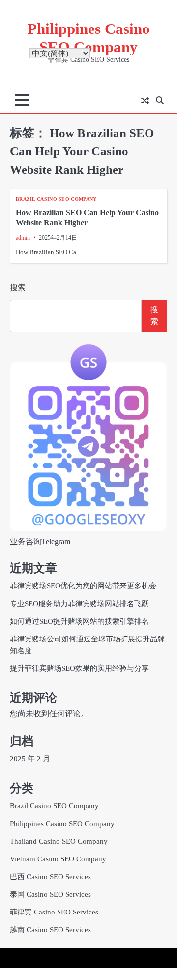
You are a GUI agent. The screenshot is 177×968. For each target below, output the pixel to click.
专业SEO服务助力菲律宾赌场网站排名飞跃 (79, 604)
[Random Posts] (145, 100)
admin (23, 237)
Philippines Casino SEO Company (62, 824)
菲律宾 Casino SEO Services (54, 912)
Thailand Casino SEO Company (59, 841)
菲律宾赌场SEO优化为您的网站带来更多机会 (83, 586)
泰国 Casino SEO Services (50, 894)
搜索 (18, 287)
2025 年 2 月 (30, 759)
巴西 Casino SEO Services (50, 877)
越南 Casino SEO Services (50, 930)
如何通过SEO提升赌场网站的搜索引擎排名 (79, 621)
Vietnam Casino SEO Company (58, 859)
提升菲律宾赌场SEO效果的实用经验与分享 (79, 668)
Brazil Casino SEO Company (56, 199)
